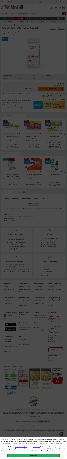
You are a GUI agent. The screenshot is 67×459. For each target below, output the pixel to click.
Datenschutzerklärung (21, 447)
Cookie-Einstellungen (26, 449)
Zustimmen (51, 449)
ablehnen (3, 449)
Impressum (36, 447)
